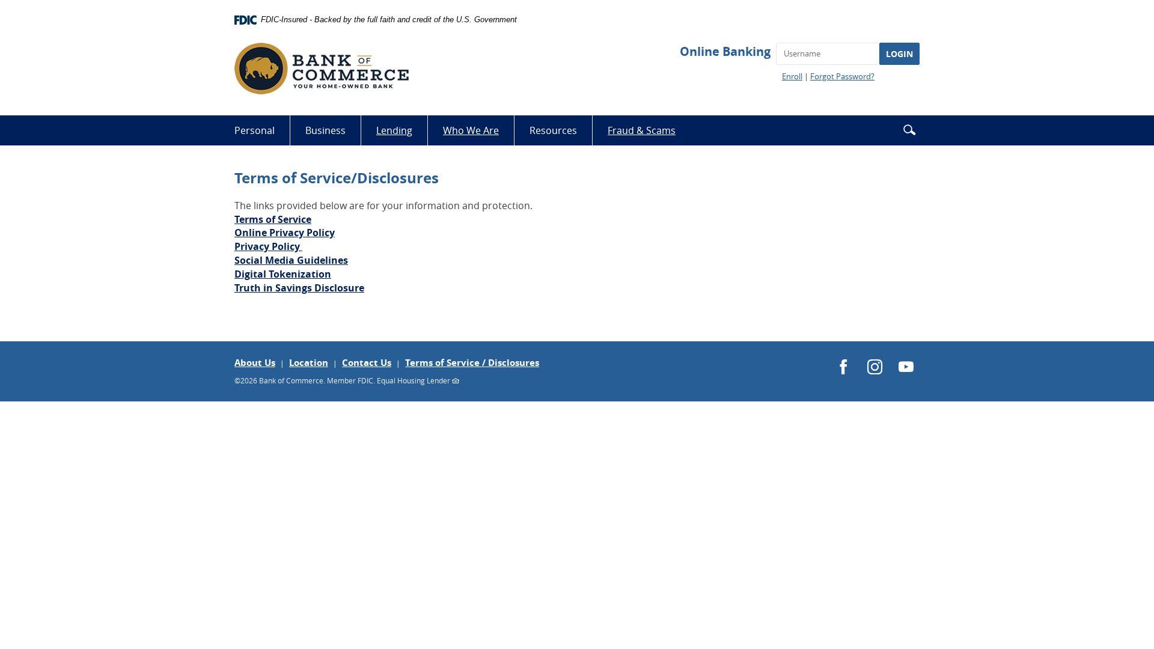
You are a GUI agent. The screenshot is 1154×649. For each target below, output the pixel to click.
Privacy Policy (268, 246)
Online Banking (725, 51)
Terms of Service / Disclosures (472, 362)
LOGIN (899, 53)
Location (308, 362)
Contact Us (366, 362)
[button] (909, 130)
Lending (394, 130)
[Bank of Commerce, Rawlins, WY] (321, 68)
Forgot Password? (842, 76)
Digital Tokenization (282, 274)
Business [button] (325, 130)
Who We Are (471, 130)
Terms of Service (272, 219)
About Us (254, 362)
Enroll (792, 76)
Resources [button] (553, 130)
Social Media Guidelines (291, 260)
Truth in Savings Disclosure (299, 287)
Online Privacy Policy (284, 232)
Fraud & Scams (649, 134)
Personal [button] (254, 130)
